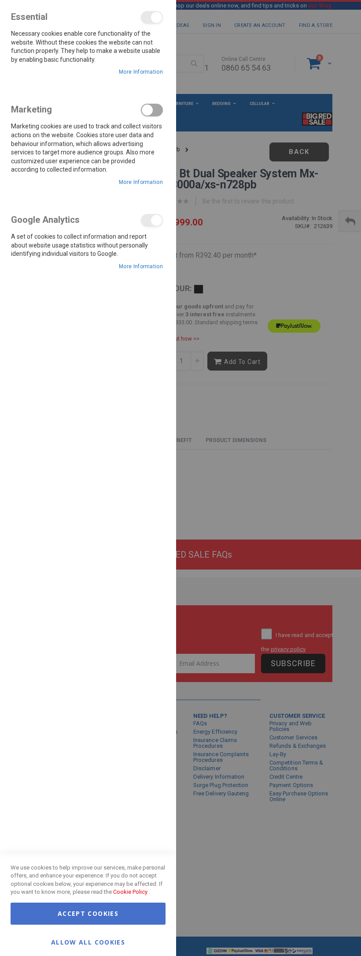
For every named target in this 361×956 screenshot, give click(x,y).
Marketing (152, 110)
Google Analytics (152, 220)
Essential (152, 17)
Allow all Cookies (88, 941)
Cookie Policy (130, 892)
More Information (141, 72)
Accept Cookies (88, 913)
